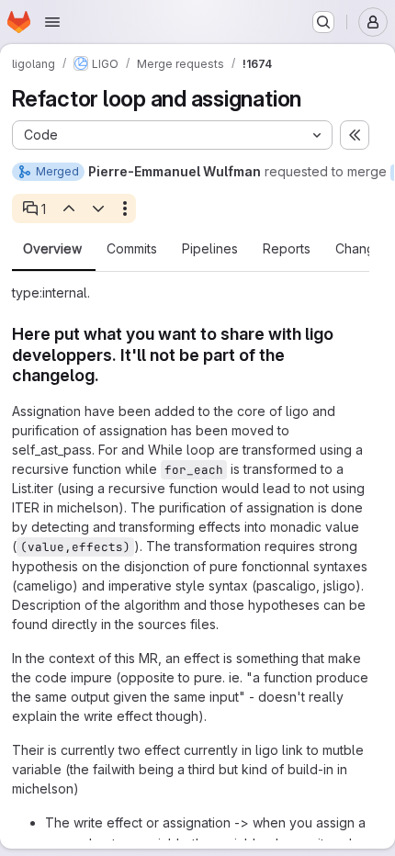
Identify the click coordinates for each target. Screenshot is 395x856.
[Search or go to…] (323, 22)
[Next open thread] (98, 208)
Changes (362, 249)
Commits (132, 249)
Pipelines (210, 249)
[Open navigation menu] (52, 22)
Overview (52, 249)
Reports (286, 249)
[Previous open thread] (68, 208)
